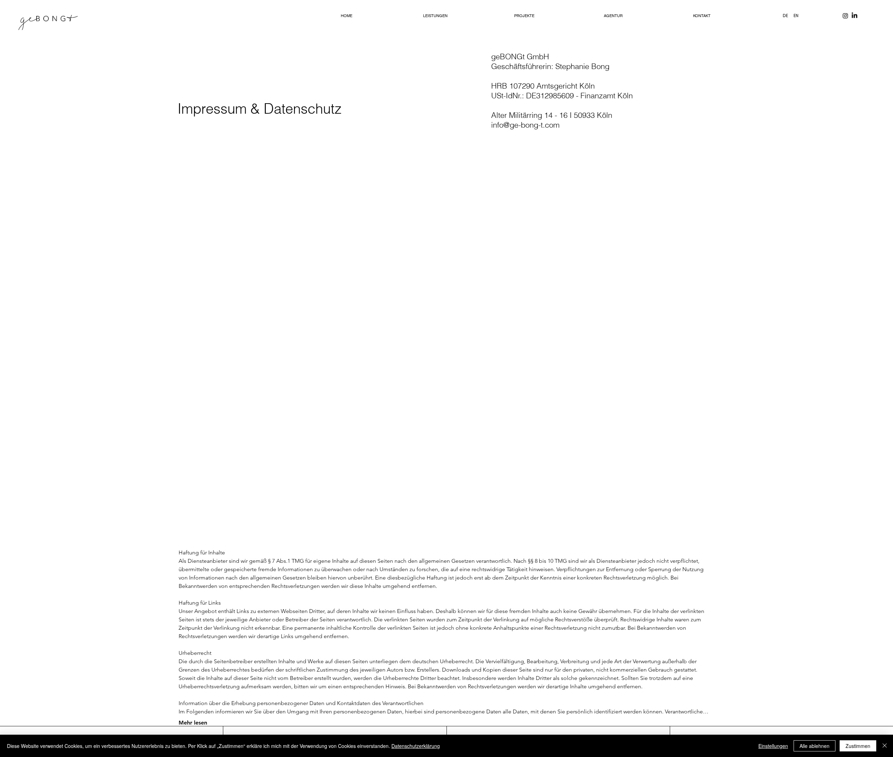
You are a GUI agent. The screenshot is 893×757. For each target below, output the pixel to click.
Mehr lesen (193, 722)
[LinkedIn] (854, 15)
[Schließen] (884, 745)
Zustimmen (858, 745)
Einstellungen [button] (773, 745)
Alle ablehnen (815, 745)
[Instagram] (845, 15)
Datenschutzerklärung (415, 745)
